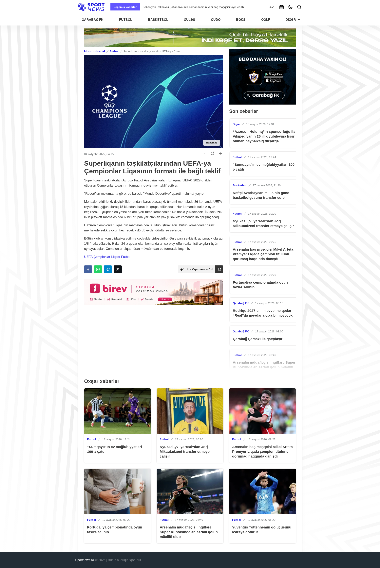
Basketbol (239, 185)
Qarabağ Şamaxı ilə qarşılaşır (257, 339)
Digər (236, 124)
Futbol (114, 51)
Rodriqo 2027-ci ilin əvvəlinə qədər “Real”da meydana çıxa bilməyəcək (263, 313)
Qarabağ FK (241, 303)
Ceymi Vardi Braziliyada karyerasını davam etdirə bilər (176, 6)
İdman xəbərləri (94, 51)
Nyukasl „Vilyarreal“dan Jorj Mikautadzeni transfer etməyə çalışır (263, 223)
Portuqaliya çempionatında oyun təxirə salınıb (260, 284)
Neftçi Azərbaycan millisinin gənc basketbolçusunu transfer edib (261, 195)
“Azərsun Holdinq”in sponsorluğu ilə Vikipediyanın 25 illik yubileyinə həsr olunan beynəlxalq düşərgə (264, 136)
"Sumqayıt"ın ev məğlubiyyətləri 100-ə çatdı (264, 167)
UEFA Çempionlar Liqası (102, 257)
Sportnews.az (84, 560)
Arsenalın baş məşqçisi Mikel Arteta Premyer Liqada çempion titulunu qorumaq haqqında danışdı (263, 254)
